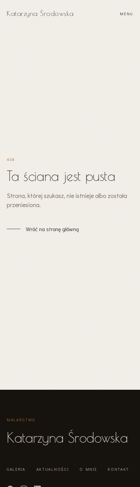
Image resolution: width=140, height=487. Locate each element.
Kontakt (118, 469)
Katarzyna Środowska (40, 13)
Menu (126, 13)
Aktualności (52, 469)
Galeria (16, 469)
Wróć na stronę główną (52, 228)
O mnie (88, 469)
